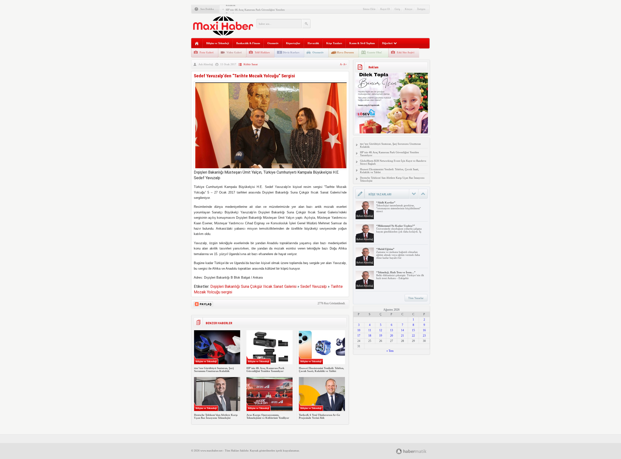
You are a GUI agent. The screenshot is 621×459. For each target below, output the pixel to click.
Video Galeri (234, 52)
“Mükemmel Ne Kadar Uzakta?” (395, 225)
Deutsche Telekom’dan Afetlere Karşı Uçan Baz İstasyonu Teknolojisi (215, 416)
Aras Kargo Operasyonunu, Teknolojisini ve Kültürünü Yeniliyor (267, 416)
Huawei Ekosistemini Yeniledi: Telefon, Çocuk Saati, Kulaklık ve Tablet (321, 369)
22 (413, 335)
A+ (345, 64)
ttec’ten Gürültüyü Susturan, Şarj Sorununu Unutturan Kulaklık (214, 369)
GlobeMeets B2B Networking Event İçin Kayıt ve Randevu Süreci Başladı (393, 162)
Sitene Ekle (369, 9)
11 (369, 330)
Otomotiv (273, 43)
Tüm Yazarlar (416, 298)
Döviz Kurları (291, 52)
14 (402, 330)
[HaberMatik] (416, 451)
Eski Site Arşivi (405, 52)
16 (424, 330)
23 (424, 335)
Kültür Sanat (251, 64)
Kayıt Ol (385, 9)
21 (402, 335)
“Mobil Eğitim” (385, 249)
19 (380, 335)
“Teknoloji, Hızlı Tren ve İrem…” (396, 272)
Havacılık (313, 43)
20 (391, 335)
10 (358, 330)
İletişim (421, 9)
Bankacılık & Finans (248, 43)
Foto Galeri (206, 52)
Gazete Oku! (374, 52)
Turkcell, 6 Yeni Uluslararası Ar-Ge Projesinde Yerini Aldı (319, 416)
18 (369, 335)
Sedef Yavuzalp (313, 286)
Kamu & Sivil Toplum (362, 43)
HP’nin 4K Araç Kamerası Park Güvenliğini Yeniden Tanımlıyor (265, 369)
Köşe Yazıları (334, 43)
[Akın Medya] (399, 451)
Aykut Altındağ (364, 215)
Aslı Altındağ (205, 64)
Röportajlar (293, 43)
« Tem (389, 351)
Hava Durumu (345, 52)
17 (358, 335)
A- (341, 64)
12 (380, 330)
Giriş (397, 9)
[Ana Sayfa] (197, 43)
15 (413, 330)
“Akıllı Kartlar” (385, 202)
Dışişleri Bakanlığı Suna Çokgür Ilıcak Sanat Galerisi (253, 286)
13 (391, 330)
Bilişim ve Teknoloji (217, 43)
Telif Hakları (262, 52)
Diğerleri (387, 43)
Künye (408, 9)
